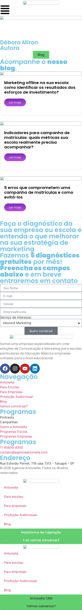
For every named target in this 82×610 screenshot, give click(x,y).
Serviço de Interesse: (15, 317)
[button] (41, 55)
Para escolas (13, 497)
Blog (7, 524)
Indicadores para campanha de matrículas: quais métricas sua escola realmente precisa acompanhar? (37, 140)
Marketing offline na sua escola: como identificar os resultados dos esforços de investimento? (39, 87)
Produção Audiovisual (20, 515)
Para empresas (15, 506)
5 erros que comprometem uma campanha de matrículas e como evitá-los (38, 192)
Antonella (11, 487)
